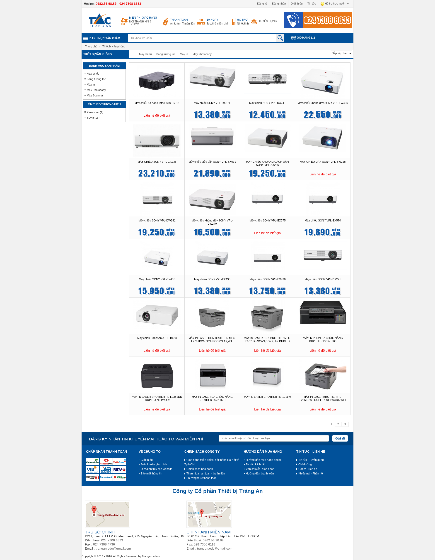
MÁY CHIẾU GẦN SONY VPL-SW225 (323, 161)
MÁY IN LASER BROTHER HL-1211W (267, 396)
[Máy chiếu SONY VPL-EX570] (323, 199)
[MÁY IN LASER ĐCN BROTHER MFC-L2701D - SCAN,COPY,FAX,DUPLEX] (268, 316)
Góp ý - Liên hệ (307, 469)
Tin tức (311, 3)
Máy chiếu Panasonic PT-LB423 (157, 338)
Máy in (184, 54)
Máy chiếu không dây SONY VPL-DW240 (212, 222)
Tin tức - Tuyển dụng (311, 460)
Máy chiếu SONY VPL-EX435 (212, 279)
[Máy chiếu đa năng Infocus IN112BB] (157, 80)
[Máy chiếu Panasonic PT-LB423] (157, 314)
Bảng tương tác (165, 54)
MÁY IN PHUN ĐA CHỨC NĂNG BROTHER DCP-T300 (323, 339)
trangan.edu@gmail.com (113, 548)
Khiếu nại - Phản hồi (311, 473)
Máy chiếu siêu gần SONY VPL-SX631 (212, 161)
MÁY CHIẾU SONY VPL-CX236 (157, 161)
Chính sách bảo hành (199, 469)
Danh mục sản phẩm (104, 38)
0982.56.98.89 (106, 3)
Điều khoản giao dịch (154, 464)
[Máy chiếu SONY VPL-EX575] (268, 199)
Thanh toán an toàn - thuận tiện (205, 473)
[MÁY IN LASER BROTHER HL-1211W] (267, 375)
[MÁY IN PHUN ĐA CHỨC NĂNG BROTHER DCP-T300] (323, 312)
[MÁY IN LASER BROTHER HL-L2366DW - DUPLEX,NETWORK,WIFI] (323, 374)
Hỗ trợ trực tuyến (335, 3)
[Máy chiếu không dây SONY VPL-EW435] (322, 81)
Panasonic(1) (95, 112)
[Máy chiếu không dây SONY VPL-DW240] (212, 199)
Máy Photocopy (202, 54)
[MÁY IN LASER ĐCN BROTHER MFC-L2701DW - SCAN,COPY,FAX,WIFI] (212, 316)
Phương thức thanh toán (201, 478)
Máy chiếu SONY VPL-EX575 (267, 220)
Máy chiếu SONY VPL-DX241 (267, 103)
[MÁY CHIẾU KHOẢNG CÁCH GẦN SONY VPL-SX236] (267, 137)
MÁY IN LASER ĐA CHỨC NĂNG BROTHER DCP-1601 (212, 398)
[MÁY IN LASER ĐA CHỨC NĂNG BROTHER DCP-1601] (212, 375)
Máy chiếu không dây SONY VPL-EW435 (322, 103)
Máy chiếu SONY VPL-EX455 (157, 279)
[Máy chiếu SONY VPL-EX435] (212, 258)
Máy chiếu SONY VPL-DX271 (212, 103)
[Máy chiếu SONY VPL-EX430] (268, 258)
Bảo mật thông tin (151, 473)
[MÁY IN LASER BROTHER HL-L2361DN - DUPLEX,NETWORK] (157, 375)
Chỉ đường (305, 464)
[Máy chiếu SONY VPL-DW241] (157, 199)
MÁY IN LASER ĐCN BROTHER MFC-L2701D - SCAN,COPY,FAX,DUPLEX (267, 339)
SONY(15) (93, 117)
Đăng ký (262, 3)
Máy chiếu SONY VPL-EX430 (267, 279)
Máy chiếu (145, 54)
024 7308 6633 (130, 3)
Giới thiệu (297, 3)
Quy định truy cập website (156, 469)
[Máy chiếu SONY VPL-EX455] (157, 258)
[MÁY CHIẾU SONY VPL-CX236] (157, 140)
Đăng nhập (279, 3)
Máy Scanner (95, 95)
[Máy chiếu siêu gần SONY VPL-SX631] (212, 136)
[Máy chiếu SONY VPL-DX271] (212, 77)
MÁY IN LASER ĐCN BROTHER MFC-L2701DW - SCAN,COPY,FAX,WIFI (212, 339)
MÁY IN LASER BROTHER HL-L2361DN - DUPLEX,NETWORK (157, 398)
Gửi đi (340, 438)
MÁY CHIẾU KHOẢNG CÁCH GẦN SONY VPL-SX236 (267, 163)
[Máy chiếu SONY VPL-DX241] (267, 79)
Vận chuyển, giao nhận (260, 469)
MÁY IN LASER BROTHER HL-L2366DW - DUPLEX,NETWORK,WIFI (323, 398)
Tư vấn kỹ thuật (255, 464)
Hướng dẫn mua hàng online (264, 460)
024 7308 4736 (104, 544)
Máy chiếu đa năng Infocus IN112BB (157, 103)
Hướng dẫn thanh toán (260, 473)
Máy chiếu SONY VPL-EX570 (323, 220)
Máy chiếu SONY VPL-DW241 (157, 220)
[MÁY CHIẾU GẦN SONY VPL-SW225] (323, 137)
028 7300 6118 (204, 544)
